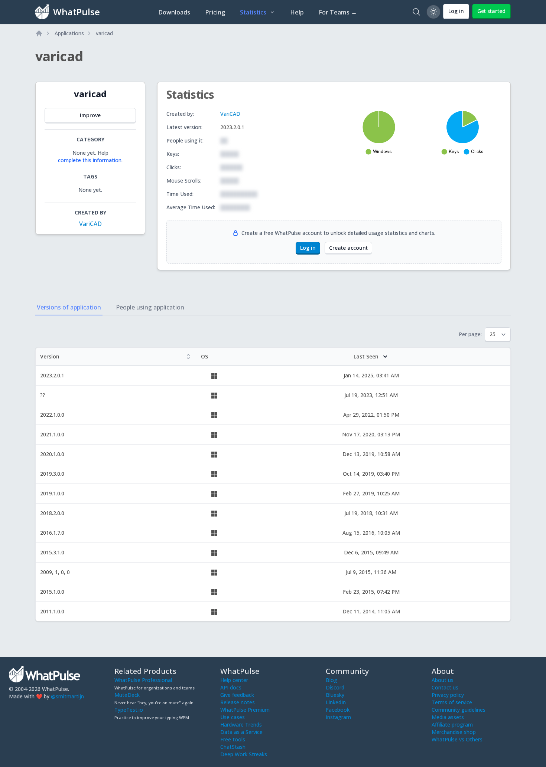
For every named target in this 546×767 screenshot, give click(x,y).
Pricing (215, 12)
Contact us (445, 687)
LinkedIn (336, 702)
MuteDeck (127, 694)
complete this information (89, 160)
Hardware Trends (241, 724)
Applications (69, 33)
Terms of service (452, 702)
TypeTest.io (128, 709)
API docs (230, 687)
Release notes (237, 702)
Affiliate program (452, 724)
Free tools (232, 739)
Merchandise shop (454, 731)
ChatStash (233, 746)
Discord (335, 687)
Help (297, 12)
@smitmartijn (67, 696)
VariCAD (90, 224)
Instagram (338, 717)
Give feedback (237, 694)
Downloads (174, 12)
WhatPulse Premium (245, 709)
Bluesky (335, 694)
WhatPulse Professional (143, 680)
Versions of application (69, 307)
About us (443, 680)
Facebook (338, 709)
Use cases (232, 717)
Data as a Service (241, 731)
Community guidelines (458, 709)
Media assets (448, 717)
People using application (150, 307)
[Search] (416, 11)
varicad (104, 33)
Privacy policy (448, 694)
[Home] (39, 33)
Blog (331, 680)
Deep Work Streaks (243, 754)
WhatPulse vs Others (457, 739)
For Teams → (338, 12)
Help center (234, 680)
